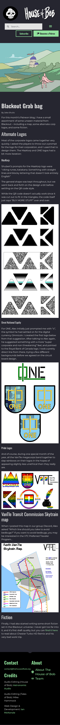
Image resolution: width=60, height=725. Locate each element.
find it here (51, 630)
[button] (50, 26)
